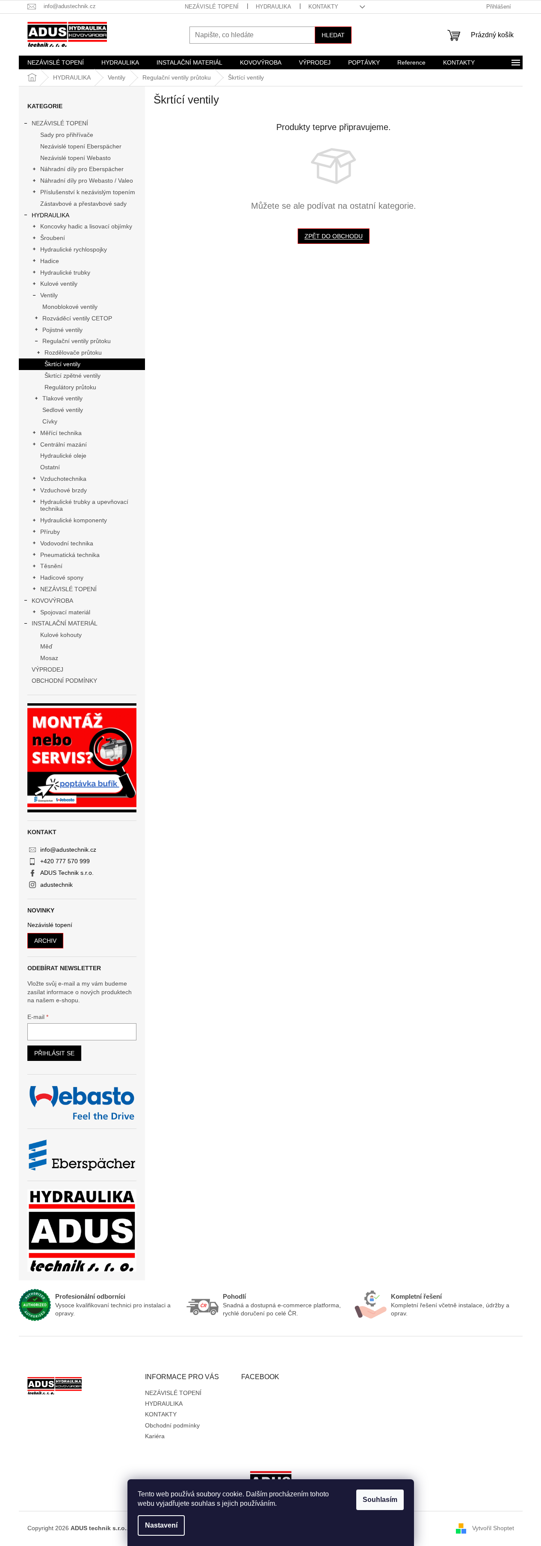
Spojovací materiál (65, 612)
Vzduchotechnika (63, 478)
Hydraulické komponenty (73, 520)
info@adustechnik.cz (68, 849)
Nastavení (161, 1525)
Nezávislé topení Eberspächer (80, 146)
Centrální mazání (63, 444)
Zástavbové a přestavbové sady (83, 203)
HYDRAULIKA (273, 6)
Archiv (45, 940)
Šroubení (52, 237)
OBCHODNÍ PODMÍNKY (64, 680)
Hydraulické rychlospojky (73, 249)
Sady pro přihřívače (66, 134)
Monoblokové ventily (70, 306)
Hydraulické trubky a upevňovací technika (84, 505)
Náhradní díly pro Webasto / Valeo (86, 180)
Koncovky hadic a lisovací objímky (86, 226)
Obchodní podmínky (172, 1425)
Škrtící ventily (62, 364)
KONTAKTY (323, 6)
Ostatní (50, 467)
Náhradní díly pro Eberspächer (82, 169)
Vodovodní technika (66, 543)
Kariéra (155, 1436)
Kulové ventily (58, 283)
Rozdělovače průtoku (73, 352)
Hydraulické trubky (65, 272)
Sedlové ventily (62, 409)
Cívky (49, 421)
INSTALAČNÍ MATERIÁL (65, 623)
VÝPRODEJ (47, 669)
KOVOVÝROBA (52, 600)
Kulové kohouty (61, 634)
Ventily (49, 295)
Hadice (49, 261)
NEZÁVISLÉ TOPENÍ (212, 6)
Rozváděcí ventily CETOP (77, 318)
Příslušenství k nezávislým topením (87, 192)
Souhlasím (380, 1499)
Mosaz (49, 658)
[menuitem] (55, 62)
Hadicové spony (61, 577)
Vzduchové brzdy (63, 490)
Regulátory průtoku (70, 387)
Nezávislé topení (49, 925)
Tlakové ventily (62, 398)
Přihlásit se (54, 1053)
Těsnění (51, 566)
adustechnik (56, 884)
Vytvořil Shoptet (493, 1528)
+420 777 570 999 (65, 861)
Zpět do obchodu (333, 236)
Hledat (333, 35)
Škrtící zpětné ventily (72, 375)
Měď (46, 646)
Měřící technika (61, 432)
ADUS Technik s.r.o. (67, 872)
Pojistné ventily (62, 329)
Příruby (50, 531)
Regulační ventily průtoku (76, 341)
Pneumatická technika (70, 554)
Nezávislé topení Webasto (75, 157)
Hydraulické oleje (63, 455)
